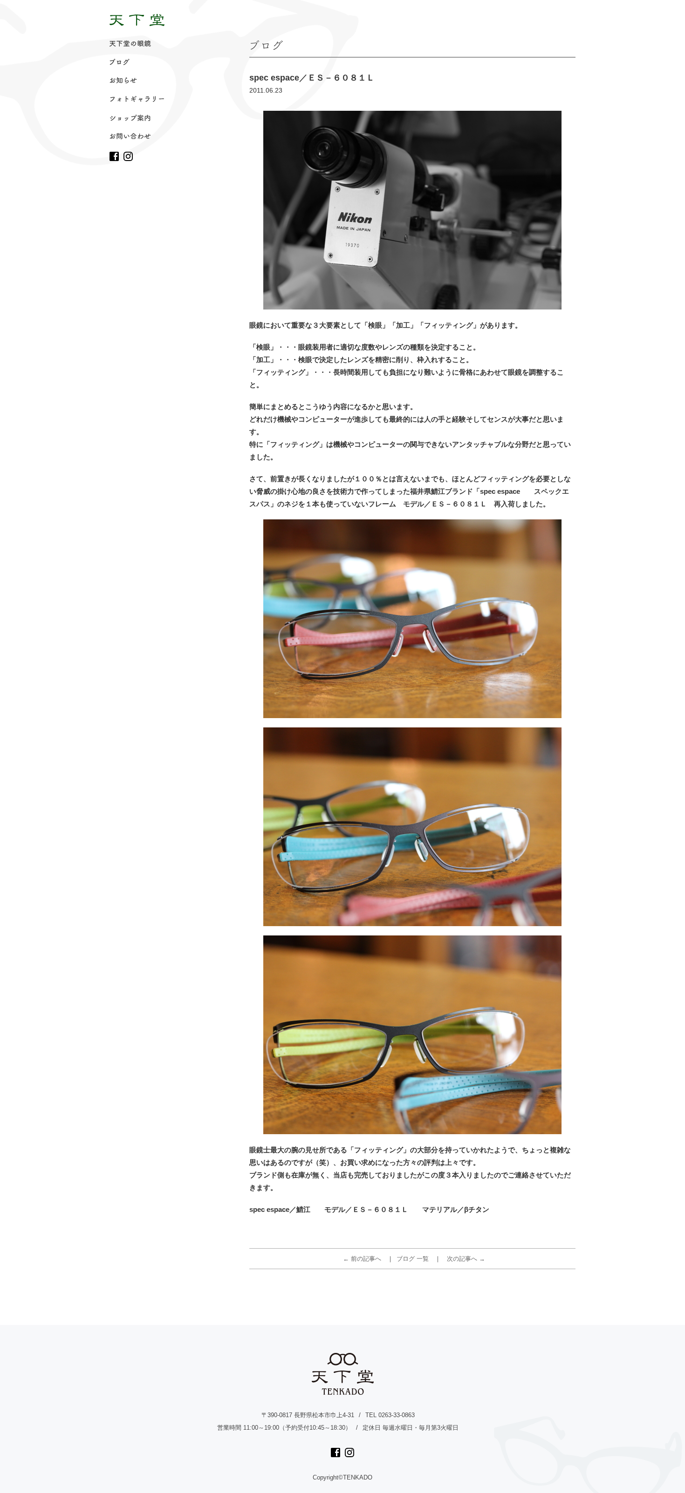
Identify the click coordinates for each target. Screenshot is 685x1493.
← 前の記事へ (362, 1258)
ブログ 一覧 (413, 1258)
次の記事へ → (466, 1258)
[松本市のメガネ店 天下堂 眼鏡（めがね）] (137, 20)
